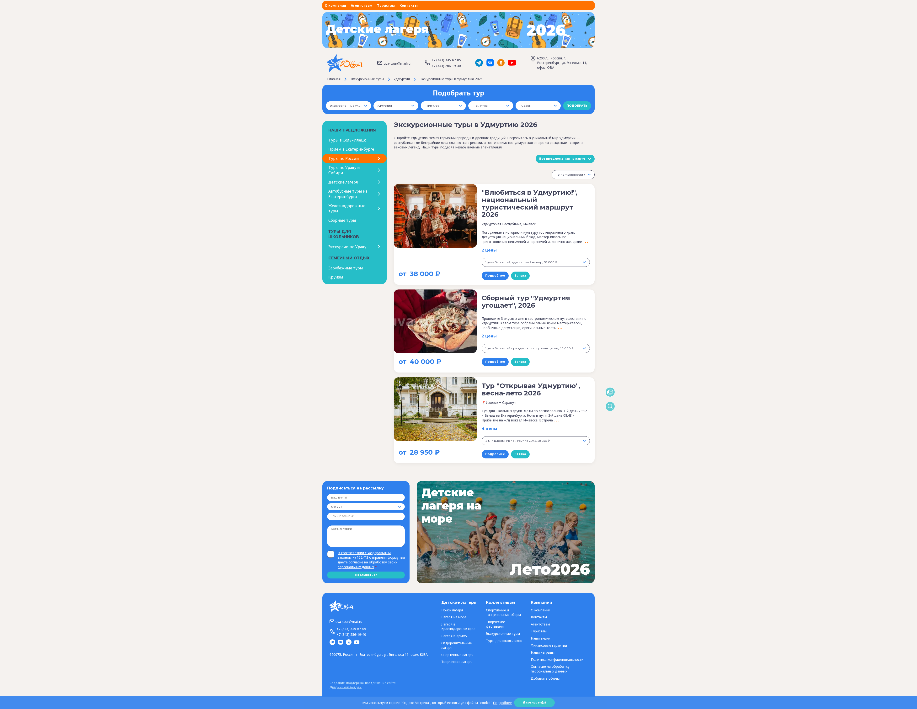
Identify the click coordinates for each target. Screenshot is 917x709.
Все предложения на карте (562, 158)
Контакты (409, 5)
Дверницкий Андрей (346, 687)
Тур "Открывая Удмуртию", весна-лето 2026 (531, 389)
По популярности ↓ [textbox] (570, 174)
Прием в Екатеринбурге (351, 149)
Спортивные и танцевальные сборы (503, 612)
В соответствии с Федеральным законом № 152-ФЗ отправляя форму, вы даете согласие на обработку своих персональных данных (371, 560)
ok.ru (501, 63)
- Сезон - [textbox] (526, 105)
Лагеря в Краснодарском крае (458, 626)
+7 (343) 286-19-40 (446, 65)
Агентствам (361, 5)
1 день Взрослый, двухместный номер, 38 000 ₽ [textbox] (521, 262)
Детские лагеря (343, 182)
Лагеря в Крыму (454, 636)
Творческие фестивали (495, 624)
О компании (335, 5)
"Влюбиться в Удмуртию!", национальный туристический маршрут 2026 (529, 203)
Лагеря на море (454, 617)
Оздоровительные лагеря (456, 645)
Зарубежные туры (345, 268)
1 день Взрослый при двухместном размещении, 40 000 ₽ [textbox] (529, 348)
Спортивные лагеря (457, 654)
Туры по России (343, 158)
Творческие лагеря (456, 661)
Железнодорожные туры (346, 208)
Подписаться (366, 575)
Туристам (386, 5)
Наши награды (542, 652)
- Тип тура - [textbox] (433, 105)
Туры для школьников (504, 640)
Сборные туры (342, 220)
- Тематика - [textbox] (481, 105)
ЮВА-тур (345, 63)
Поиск (610, 406)
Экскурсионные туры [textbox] (346, 105)
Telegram (479, 63)
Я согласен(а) (534, 702)
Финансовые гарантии (549, 645)
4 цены (489, 428)
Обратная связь (610, 392)
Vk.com (490, 63)
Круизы (335, 277)
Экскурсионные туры (503, 633)
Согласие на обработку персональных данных (550, 668)
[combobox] (348, 105)
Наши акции (540, 638)
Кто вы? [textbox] (336, 506)
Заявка (520, 275)
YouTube (512, 63)
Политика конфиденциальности (557, 659)
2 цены (489, 250)
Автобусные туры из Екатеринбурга (348, 194)
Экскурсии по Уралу (347, 246)
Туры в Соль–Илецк (347, 140)
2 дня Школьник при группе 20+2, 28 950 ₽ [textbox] (517, 440)
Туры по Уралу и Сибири (344, 170)
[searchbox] (349, 516)
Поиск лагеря (452, 610)
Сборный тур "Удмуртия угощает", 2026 (526, 301)
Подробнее (495, 275)
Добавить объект (546, 678)
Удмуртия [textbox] (384, 105)
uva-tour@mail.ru (397, 63)
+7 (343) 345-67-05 (446, 60)
